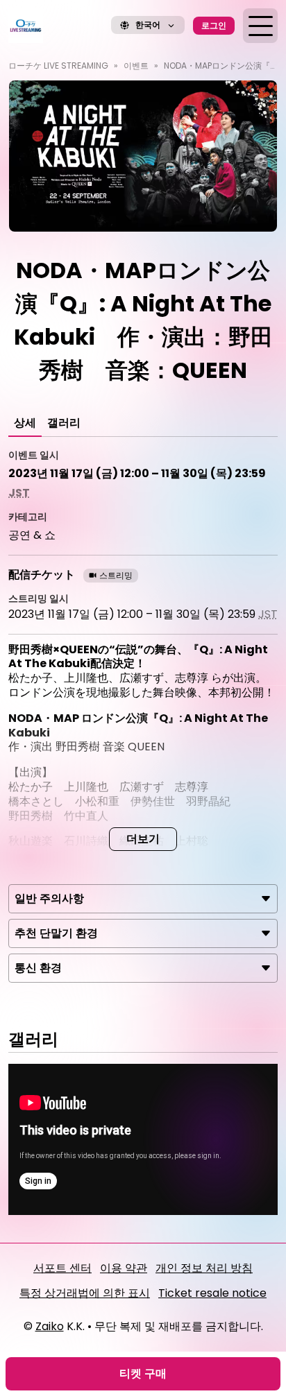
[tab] (25, 423)
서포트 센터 (62, 1268)
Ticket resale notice (212, 1293)
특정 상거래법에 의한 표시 (84, 1293)
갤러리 (64, 423)
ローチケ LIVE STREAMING (58, 65)
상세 (25, 423)
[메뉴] (260, 25)
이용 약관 (123, 1268)
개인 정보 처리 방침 (204, 1268)
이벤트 (136, 65)
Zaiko (49, 1326)
